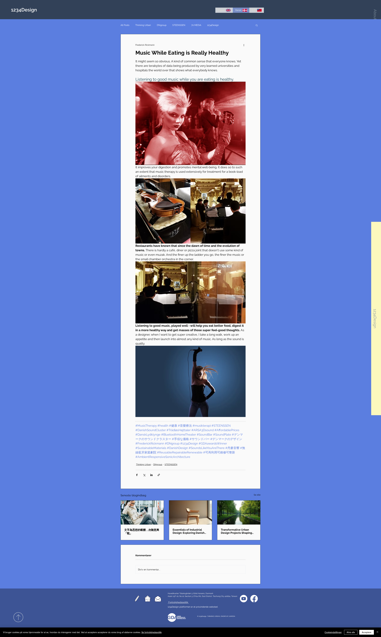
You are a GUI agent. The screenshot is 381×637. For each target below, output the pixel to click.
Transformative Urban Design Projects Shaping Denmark (236, 531)
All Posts (125, 25)
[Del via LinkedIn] (151, 475)
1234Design (213, 25)
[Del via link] (158, 475)
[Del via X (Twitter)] (144, 475)
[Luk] (377, 632)
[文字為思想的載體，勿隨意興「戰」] (142, 512)
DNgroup (161, 25)
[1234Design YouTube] (243, 598)
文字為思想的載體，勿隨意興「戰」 (141, 531)
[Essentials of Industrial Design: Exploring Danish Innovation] (190, 512)
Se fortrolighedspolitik (151, 632)
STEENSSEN (178, 25)
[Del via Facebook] (136, 475)
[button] (375, 14)
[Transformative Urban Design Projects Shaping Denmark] (238, 512)
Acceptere (366, 632)
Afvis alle (351, 632)
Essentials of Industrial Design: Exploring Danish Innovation (188, 531)
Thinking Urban (143, 25)
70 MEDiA (196, 25)
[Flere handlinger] (244, 45)
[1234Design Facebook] (254, 598)
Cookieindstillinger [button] (333, 632)
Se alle (257, 495)
